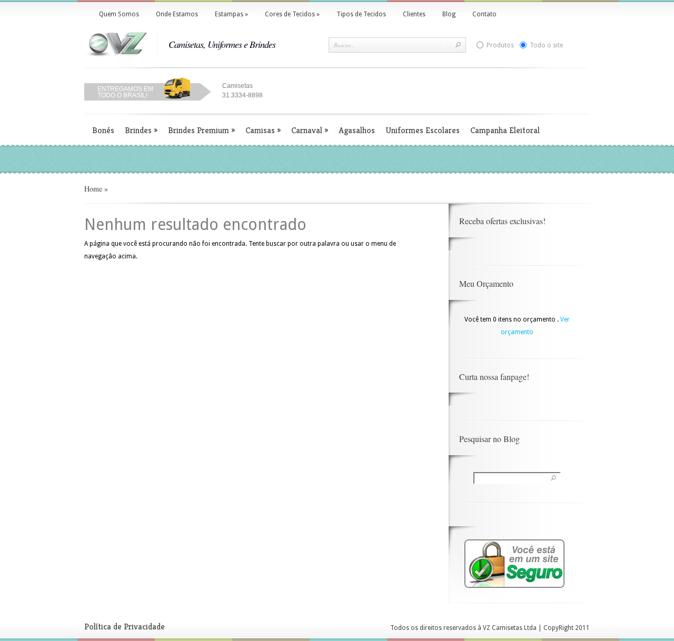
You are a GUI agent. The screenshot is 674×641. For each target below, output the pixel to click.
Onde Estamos (177, 14)
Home (93, 189)
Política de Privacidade (124, 626)
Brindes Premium (201, 130)
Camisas (263, 130)
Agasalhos (357, 130)
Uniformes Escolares (422, 130)
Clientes (414, 14)
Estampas (231, 14)
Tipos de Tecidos (361, 14)
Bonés (103, 130)
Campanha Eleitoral (505, 130)
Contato (484, 14)
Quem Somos (119, 14)
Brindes (141, 130)
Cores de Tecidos (292, 14)
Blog (448, 14)
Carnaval (309, 130)
